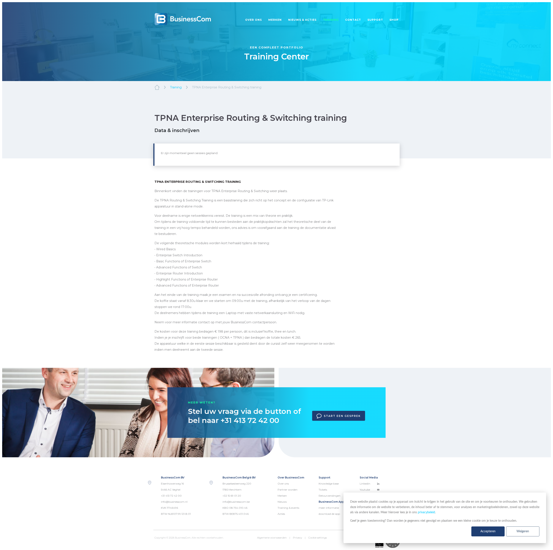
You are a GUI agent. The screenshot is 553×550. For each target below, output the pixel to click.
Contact (353, 19)
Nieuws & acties (302, 19)
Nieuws (282, 501)
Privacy (297, 537)
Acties (281, 513)
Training (331, 19)
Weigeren (522, 531)
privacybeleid (426, 512)
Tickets (323, 489)
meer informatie (329, 507)
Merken (275, 19)
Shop (394, 19)
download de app (329, 513)
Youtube (365, 489)
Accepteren (488, 531)
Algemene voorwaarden (272, 537)
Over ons (253, 19)
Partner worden (287, 489)
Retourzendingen (329, 495)
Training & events (288, 507)
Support (375, 19)
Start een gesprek (342, 416)
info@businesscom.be (236, 501)
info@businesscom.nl (174, 501)
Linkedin (365, 483)
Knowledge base (329, 483)
